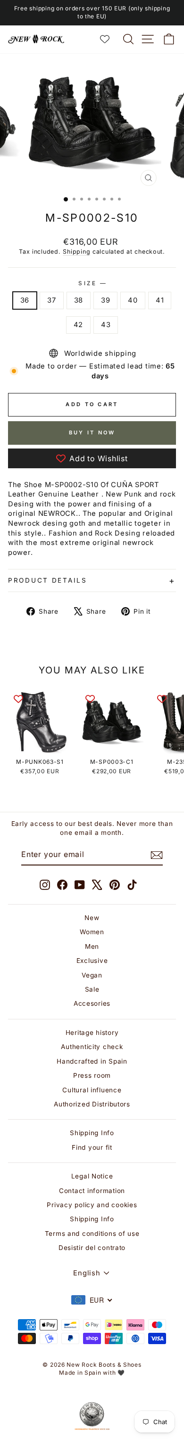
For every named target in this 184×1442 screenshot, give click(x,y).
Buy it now (92, 432)
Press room (92, 1075)
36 (24, 300)
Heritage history (92, 1032)
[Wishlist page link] (109, 39)
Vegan (92, 975)
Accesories (92, 1003)
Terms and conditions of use (92, 1233)
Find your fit (92, 1147)
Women (92, 932)
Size (92, 283)
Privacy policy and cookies (92, 1205)
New (91, 917)
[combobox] (92, 1300)
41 (160, 300)
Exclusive (92, 960)
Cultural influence (91, 1090)
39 (105, 300)
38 (78, 300)
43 (105, 324)
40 (132, 300)
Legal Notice (92, 1176)
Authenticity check (92, 1046)
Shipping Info (92, 1133)
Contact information (92, 1190)
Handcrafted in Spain (92, 1061)
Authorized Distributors (92, 1104)
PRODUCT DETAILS (47, 580)
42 (78, 324)
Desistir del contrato (92, 1247)
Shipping (76, 251)
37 (51, 300)
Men (92, 946)
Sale (92, 989)
